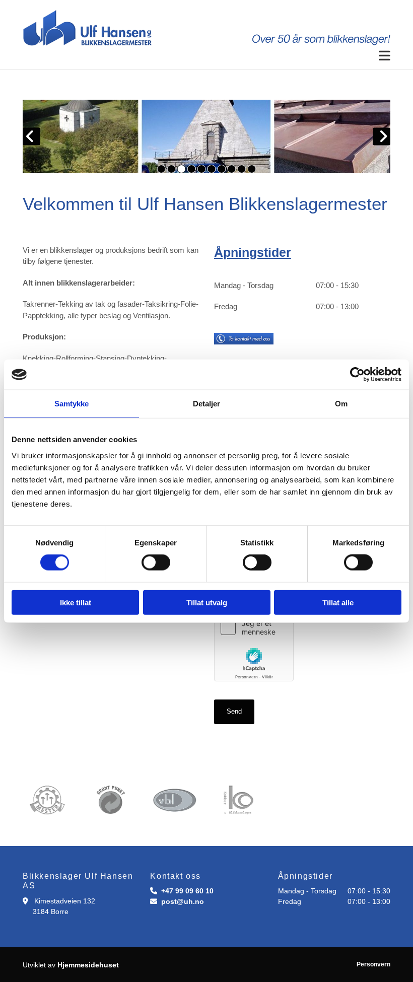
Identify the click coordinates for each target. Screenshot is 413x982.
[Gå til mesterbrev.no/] (47, 800)
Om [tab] (341, 403)
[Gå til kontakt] (286, 339)
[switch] (156, 562)
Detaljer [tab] (207, 403)
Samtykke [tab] (71, 403)
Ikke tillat (75, 602)
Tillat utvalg (206, 602)
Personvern (373, 964)
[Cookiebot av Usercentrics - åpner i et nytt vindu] (357, 374)
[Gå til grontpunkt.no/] (111, 800)
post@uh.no (182, 901)
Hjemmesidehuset (88, 965)
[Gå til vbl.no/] (174, 800)
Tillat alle (338, 602)
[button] (206, 56)
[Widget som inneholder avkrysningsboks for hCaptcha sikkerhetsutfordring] (254, 646)
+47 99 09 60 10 (187, 891)
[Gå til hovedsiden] (206, 28)
